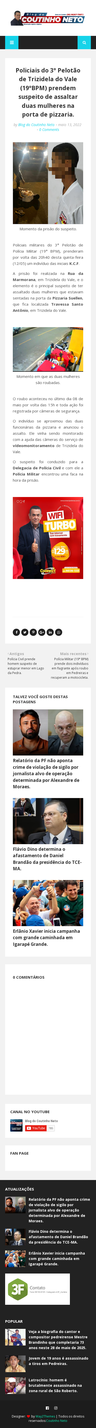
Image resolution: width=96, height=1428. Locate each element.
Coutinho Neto (56, 1421)
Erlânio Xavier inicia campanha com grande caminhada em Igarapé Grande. (46, 937)
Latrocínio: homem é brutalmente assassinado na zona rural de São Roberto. (55, 1385)
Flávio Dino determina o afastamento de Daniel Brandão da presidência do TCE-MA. (58, 1237)
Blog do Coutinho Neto (36, 124)
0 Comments (49, 129)
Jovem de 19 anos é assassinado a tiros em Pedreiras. (58, 1361)
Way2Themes (45, 1416)
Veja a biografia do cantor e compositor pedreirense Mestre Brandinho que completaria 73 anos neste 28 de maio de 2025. (58, 1339)
